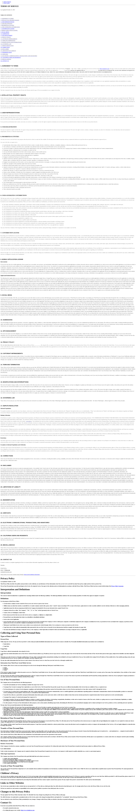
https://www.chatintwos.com (27, 810)
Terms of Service (7, 1)
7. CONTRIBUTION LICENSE (7, 28)
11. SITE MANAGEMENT (6, 35)
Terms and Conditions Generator (32, 574)
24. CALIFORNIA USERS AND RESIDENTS (11, 57)
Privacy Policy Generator (117, 586)
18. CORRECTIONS (5, 47)
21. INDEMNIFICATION (6, 52)
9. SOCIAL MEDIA (5, 32)
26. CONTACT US (5, 60)
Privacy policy (6, 3)
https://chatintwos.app (104, 68)
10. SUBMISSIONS (5, 33)
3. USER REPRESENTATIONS (7, 21)
